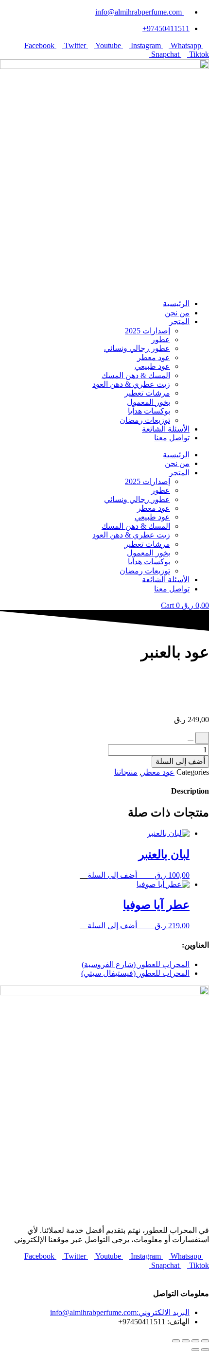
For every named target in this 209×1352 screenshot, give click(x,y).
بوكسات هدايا (149, 411)
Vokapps (187, 1274)
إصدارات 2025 (147, 331)
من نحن (177, 313)
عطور (160, 339)
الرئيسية (176, 303)
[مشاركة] (186, 1340)
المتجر (179, 321)
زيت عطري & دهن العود (131, 384)
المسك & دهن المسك (136, 375)
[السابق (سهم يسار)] (205, 1349)
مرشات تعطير (147, 393)
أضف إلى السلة (180, 761)
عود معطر (153, 357)
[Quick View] (145, 875)
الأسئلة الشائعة (166, 429)
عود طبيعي (152, 366)
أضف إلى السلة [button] (112, 875)
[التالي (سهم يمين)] (195, 1349)
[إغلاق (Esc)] (176, 1340)
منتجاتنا (126, 772)
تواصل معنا (172, 437)
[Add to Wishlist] (202, 738)
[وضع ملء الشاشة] (195, 1340)
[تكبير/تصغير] (205, 1340)
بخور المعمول (148, 402)
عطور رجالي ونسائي (137, 348)
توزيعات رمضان (145, 420)
